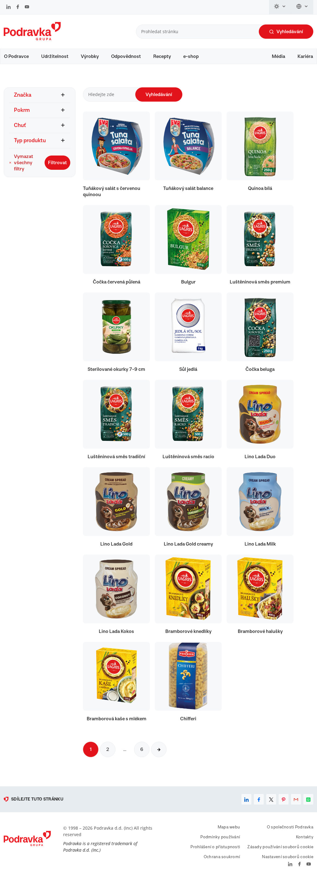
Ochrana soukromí (222, 857)
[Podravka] (32, 38)
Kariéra (305, 56)
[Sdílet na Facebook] (259, 799)
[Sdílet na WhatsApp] (308, 799)
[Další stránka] (159, 749)
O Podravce (16, 56)
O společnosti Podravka (290, 827)
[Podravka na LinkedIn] (8, 7)
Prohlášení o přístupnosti (215, 847)
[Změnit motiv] (280, 7)
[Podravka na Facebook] (17, 7)
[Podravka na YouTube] (27, 7)
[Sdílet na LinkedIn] (246, 799)
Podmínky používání (220, 837)
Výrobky (90, 56)
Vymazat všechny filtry (23, 162)
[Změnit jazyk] (302, 7)
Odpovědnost (126, 56)
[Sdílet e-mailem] (296, 799)
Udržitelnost (54, 56)
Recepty (162, 56)
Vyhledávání (289, 31)
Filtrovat (57, 162)
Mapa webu (229, 827)
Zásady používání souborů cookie (280, 847)
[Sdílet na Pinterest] (284, 799)
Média (278, 56)
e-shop (191, 56)
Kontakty (304, 837)
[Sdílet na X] (271, 799)
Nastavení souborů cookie (287, 857)
